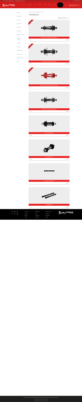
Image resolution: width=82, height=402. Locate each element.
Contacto (54, 4)
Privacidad (37, 217)
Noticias (49, 4)
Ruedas (36, 12)
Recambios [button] (30, 4)
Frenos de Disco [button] (20, 34)
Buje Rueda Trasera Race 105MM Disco (49, 85)
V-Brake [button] (18, 43)
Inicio (20, 4)
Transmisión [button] (20, 50)
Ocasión (44, 4)
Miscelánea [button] (19, 54)
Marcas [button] (18, 12)
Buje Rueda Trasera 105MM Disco (49, 61)
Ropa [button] (18, 61)
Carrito (26, 217)
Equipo (47, 217)
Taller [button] (35, 4)
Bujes (39, 12)
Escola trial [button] (60, 4)
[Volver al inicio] (8, 5)
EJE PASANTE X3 (49, 204)
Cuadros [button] (19, 27)
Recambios (32, 12)
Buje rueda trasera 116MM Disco (49, 109)
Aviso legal (37, 215)
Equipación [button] (40, 4)
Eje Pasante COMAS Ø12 (49, 180)
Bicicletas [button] (24, 4)
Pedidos (26, 215)
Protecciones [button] (20, 57)
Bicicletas (47, 213)
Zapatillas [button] (19, 23)
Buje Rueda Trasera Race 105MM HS (49, 37)
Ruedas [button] (18, 46)
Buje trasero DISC (49, 133)
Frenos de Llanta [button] (19, 39)
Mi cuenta (26, 213)
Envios (36, 213)
